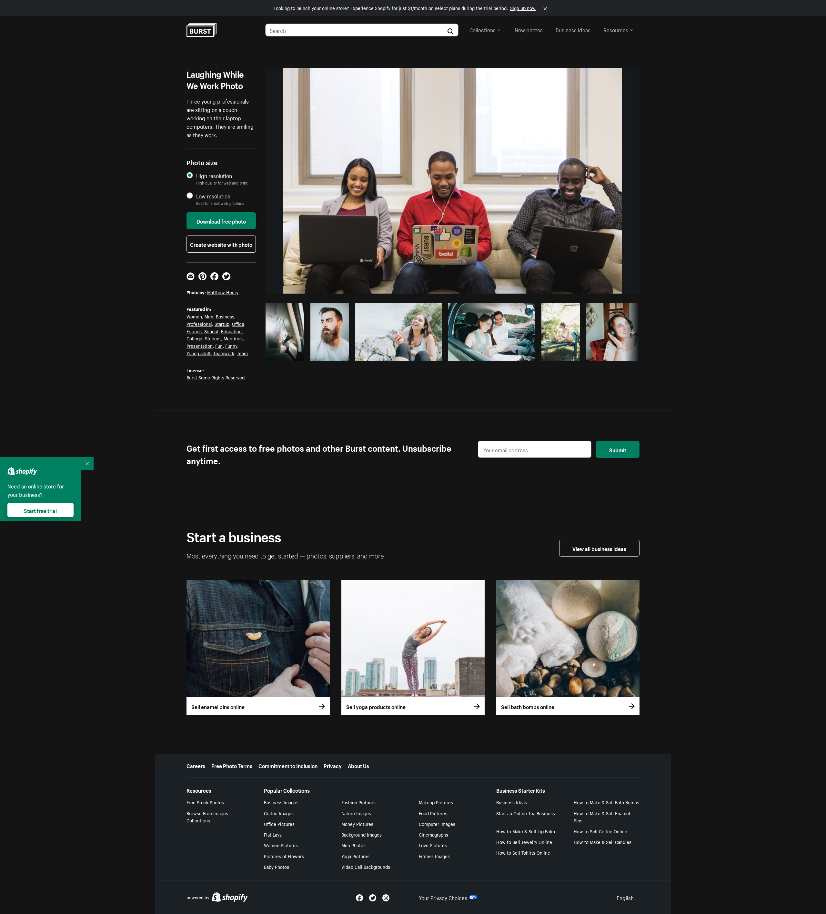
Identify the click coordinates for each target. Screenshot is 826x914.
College (194, 338)
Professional (199, 323)
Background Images (361, 834)
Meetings (233, 338)
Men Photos (353, 845)
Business (225, 316)
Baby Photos (276, 866)
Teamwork (223, 353)
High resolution (214, 175)
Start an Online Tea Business (525, 813)
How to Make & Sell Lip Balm (525, 831)
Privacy (333, 765)
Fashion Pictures (358, 802)
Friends (194, 331)
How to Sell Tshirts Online (523, 852)
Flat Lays (273, 834)
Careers (195, 765)
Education (231, 331)
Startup (222, 323)
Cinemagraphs (433, 834)
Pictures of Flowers (284, 855)
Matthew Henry (222, 292)
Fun (219, 345)
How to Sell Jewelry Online (524, 841)
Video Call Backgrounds (365, 866)
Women (194, 316)
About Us (358, 765)
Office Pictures (279, 823)
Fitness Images (434, 855)
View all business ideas (599, 548)
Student (213, 338)
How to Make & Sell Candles (602, 841)
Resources (615, 29)
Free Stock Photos (205, 802)
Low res (287, 354)
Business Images (281, 802)
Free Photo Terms (231, 765)
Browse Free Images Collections (207, 816)
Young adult (198, 353)
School (211, 331)
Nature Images (356, 813)
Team (242, 353)
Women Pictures (281, 845)
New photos (529, 29)
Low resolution (213, 196)
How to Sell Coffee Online (600, 831)
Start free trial (40, 510)
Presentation (199, 345)
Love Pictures (433, 845)
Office (238, 323)
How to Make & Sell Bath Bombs (606, 802)
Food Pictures (433, 813)
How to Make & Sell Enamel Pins (602, 816)
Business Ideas (511, 802)
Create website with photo (221, 244)
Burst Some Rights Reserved (215, 377)
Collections (482, 29)
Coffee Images (279, 813)
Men (209, 316)
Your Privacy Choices (443, 897)
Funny (231, 345)
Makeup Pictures (436, 802)
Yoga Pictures (355, 855)
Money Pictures (357, 823)
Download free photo (221, 220)
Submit (617, 449)
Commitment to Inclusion (287, 765)
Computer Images (437, 823)
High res (397, 354)
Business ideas (573, 29)
